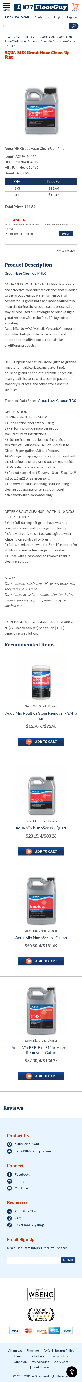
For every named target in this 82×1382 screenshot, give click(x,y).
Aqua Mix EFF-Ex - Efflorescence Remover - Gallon (41, 1050)
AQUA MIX (49, 37)
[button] (66, 233)
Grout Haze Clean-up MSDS (26, 273)
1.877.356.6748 (16, 17)
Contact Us (41, 17)
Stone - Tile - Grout (27, 37)
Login (57, 17)
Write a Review (66, 250)
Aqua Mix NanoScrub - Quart (41, 828)
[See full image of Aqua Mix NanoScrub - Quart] (41, 791)
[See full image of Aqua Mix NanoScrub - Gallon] (41, 901)
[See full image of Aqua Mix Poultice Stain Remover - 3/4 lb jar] (41, 676)
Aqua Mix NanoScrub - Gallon (41, 937)
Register (72, 17)
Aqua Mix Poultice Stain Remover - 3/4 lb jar (41, 716)
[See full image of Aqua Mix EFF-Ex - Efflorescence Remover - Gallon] (41, 1011)
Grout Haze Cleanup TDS (57, 400)
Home (8, 37)
